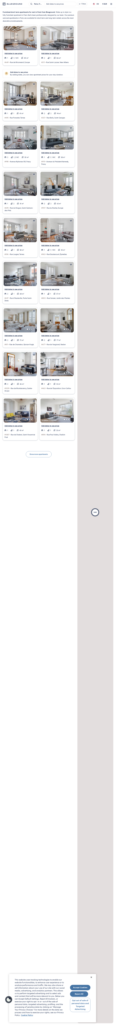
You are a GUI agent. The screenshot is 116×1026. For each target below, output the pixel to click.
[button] (95, 512)
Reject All (79, 994)
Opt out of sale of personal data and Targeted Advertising (80, 1005)
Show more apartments (39, 454)
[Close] (91, 977)
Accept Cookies (80, 987)
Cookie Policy (27, 1015)
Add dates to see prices (13, 53)
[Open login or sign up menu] (111, 4)
